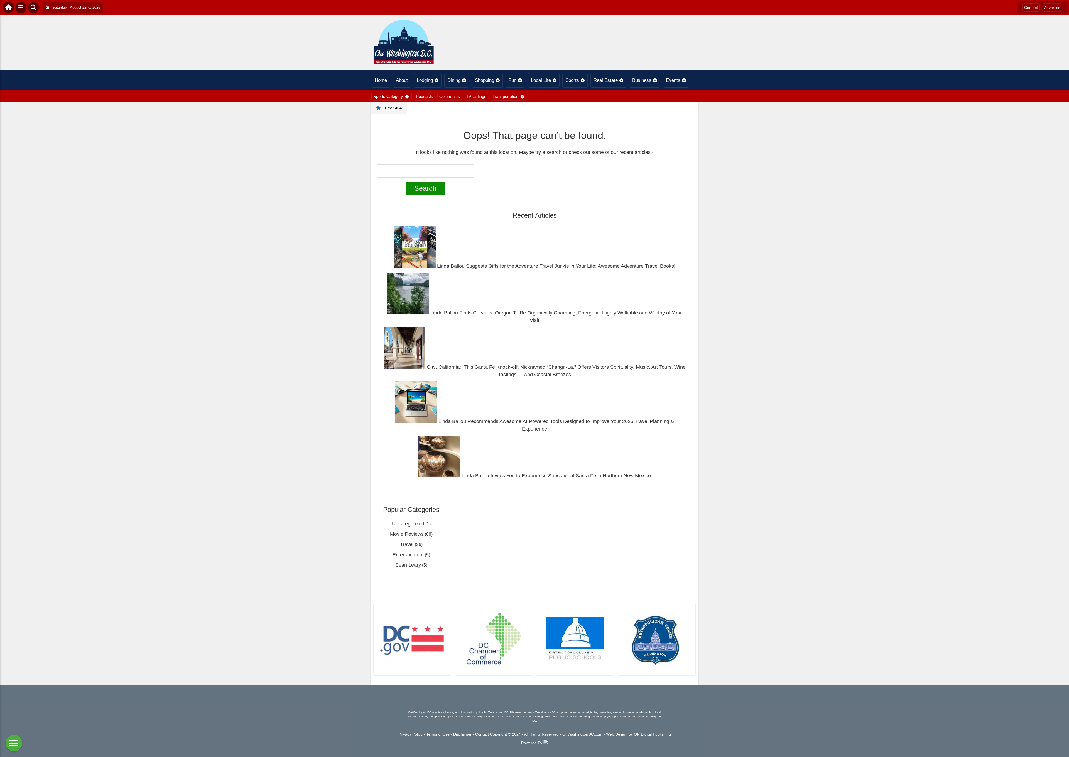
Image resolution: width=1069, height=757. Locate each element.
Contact (1031, 7)
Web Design (616, 734)
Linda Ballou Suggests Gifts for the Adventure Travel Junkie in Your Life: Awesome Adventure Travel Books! (555, 266)
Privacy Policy (410, 734)
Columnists (449, 96)
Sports (572, 80)
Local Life (541, 80)
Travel (407, 544)
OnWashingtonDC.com (582, 734)
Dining (453, 80)
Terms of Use (438, 734)
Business (641, 80)
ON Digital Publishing (652, 734)
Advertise (1052, 7)
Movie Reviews (407, 534)
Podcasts (424, 96)
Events (673, 80)
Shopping (484, 80)
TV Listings (476, 96)
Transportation (505, 96)
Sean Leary (408, 565)
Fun (512, 80)
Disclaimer (462, 734)
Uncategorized (408, 524)
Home (381, 80)
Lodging (425, 80)
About (402, 80)
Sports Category (388, 96)
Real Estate (606, 80)
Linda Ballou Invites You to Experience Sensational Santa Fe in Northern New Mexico (555, 475)
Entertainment (408, 554)
